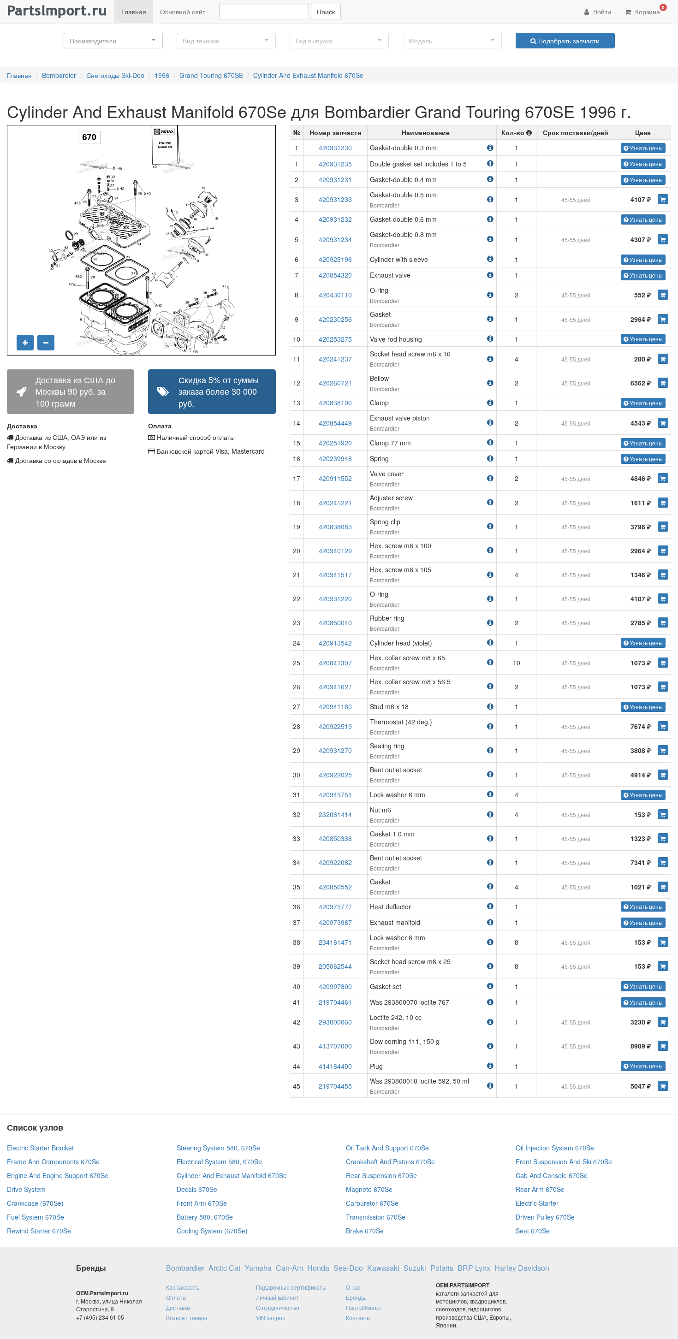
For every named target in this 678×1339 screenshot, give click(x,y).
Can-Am (289, 1268)
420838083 (335, 526)
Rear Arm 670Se (540, 1189)
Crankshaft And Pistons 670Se (390, 1161)
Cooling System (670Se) (212, 1230)
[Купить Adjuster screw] (663, 503)
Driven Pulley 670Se (545, 1216)
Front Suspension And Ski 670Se (564, 1161)
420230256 (335, 319)
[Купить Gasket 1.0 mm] (663, 838)
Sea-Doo (348, 1268)
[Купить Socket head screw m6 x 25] (663, 966)
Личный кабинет (277, 1297)
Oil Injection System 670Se (555, 1147)
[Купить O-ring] (663, 295)
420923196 (335, 259)
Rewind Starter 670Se (39, 1230)
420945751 (335, 794)
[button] (113, 40)
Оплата (176, 1297)
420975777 (335, 906)
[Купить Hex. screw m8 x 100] (663, 550)
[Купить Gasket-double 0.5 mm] (663, 199)
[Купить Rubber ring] (663, 622)
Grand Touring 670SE (211, 75)
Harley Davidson (521, 1268)
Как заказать (182, 1287)
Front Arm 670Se (202, 1203)
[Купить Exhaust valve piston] (663, 423)
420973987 (335, 922)
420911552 (335, 478)
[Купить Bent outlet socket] (663, 775)
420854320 (335, 274)
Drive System (26, 1189)
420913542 (335, 642)
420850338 (335, 838)
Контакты (358, 1317)
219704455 (335, 1085)
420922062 (335, 862)
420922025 (335, 774)
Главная (133, 11)
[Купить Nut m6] (663, 814)
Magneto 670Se (369, 1189)
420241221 (335, 502)
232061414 (335, 814)
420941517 (335, 574)
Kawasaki (383, 1268)
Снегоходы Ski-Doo (115, 75)
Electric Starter (537, 1203)
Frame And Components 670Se (53, 1161)
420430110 (335, 294)
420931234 (335, 239)
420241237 (335, 358)
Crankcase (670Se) (35, 1203)
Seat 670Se (533, 1230)
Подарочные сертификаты (291, 1287)
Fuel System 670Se (35, 1216)
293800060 (335, 1021)
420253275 (335, 339)
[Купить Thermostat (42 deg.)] (663, 726)
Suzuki (415, 1268)
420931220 (335, 598)
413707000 (335, 1045)
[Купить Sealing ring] (663, 750)
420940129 (335, 550)
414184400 (335, 1066)
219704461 (335, 1002)
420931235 (335, 163)
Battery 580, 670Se (205, 1216)
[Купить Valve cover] (663, 478)
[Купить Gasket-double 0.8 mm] (663, 239)
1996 (162, 75)
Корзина (649, 10)
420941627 (335, 686)
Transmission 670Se (375, 1216)
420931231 (335, 179)
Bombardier (59, 75)
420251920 (335, 442)
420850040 (335, 622)
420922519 (335, 726)
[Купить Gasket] (663, 319)
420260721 (335, 382)
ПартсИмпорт (364, 1307)
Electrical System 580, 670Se (219, 1161)
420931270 (335, 750)
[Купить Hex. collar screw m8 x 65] (663, 663)
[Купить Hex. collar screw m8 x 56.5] (663, 686)
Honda (318, 1268)
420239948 (335, 458)
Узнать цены (645, 148)
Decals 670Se (197, 1189)
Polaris (441, 1268)
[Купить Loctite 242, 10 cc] (663, 1022)
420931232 (335, 219)
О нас (353, 1287)
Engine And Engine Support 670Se (57, 1175)
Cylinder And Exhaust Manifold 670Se (308, 75)
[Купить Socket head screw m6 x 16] (663, 359)
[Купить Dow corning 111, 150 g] (663, 1046)
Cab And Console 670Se (552, 1175)
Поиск (326, 11)
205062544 (335, 966)
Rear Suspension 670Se (381, 1175)
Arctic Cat (224, 1268)
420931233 (335, 199)
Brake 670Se (365, 1230)
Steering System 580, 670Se (218, 1147)
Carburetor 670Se (372, 1203)
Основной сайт (182, 11)
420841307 (335, 662)
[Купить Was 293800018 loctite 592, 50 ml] (663, 1086)
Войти (601, 11)
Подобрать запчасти (568, 40)
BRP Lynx (474, 1268)
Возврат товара (187, 1317)
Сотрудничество (277, 1307)
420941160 (335, 706)
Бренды (356, 1297)
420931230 (335, 147)
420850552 (335, 886)
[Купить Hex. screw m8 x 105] (663, 574)
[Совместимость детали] (490, 147)
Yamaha (258, 1268)
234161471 (335, 942)
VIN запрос (270, 1317)
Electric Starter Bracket (40, 1147)
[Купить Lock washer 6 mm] (663, 942)
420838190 (335, 402)
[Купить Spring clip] (663, 526)
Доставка (178, 1307)
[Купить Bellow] (663, 383)
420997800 (335, 986)
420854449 (335, 422)
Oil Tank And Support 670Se (387, 1147)
